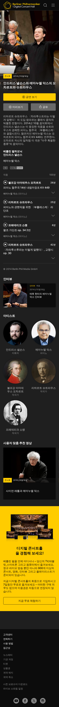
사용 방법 (8, 643)
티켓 (5, 663)
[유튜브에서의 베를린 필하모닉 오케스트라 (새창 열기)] (16, 701)
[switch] (53, 192)
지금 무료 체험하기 (29, 600)
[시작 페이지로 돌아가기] (21, 5)
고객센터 (7, 634)
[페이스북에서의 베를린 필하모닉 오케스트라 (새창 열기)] (25, 701)
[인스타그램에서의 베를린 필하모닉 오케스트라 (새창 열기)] (43, 701)
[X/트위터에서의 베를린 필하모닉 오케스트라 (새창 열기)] (34, 701)
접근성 (6, 647)
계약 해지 (8, 672)
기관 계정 (8, 659)
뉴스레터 (7, 654)
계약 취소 (8, 677)
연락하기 (7, 639)
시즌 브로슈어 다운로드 (15, 684)
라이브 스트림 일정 (13, 688)
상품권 (6, 668)
